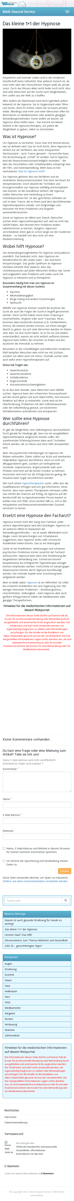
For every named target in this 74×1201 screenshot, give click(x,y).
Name (7, 799)
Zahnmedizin (12, 1035)
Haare (8, 980)
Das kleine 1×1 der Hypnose (21, 929)
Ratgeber (10, 1013)
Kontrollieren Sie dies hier (29, 1153)
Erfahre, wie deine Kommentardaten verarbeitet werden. (35, 881)
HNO (7, 1002)
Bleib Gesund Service (19, 11)
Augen (8, 963)
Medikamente (13, 1008)
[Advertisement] (37, 687)
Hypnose (32, 582)
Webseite (8, 830)
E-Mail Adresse (12, 815)
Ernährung (11, 969)
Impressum (10, 1117)
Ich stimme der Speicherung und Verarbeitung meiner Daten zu (37, 862)
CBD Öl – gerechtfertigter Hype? (23, 946)
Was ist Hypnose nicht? (31, 171)
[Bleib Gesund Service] (37, 3)
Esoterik (9, 974)
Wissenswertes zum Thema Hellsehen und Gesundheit (36, 940)
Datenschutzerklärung (16, 1122)
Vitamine (10, 1030)
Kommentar (10, 769)
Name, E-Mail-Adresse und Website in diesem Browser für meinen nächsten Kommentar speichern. (38, 850)
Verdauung (11, 1024)
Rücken (9, 1019)
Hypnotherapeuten (33, 483)
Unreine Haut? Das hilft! (18, 934)
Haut (7, 985)
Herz (7, 996)
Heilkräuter (11, 991)
